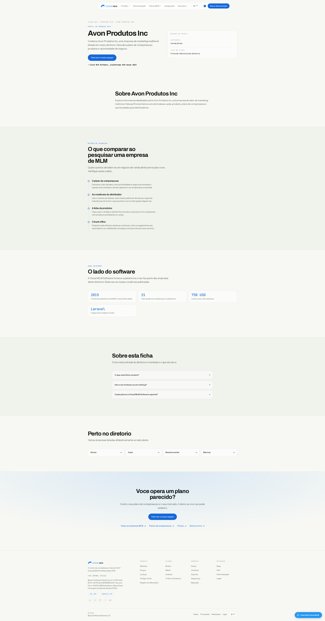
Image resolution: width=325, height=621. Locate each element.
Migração (195, 583)
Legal (219, 578)
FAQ (218, 570)
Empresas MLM (106, 22)
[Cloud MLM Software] (109, 6)
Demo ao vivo (196, 526)
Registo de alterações (149, 583)
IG (110, 600)
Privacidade (204, 614)
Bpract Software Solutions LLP (99, 616)
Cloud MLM (92, 22)
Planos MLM (154, 6)
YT (100, 600)
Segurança (195, 578)
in (90, 600)
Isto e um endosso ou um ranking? (131, 384)
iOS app (93, 594)
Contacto (195, 570)
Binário (168, 566)
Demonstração (139, 6)
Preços (143, 570)
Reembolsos (216, 614)
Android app (107, 594)
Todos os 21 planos (173, 578)
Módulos (143, 566)
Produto (124, 6)
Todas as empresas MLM (132, 526)
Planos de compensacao (160, 526)
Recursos (182, 6)
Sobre (193, 566)
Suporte (194, 574)
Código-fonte (146, 578)
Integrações (170, 6)
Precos (180, 526)
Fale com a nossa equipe (102, 58)
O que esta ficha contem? (127, 375)
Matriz (168, 570)
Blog (219, 566)
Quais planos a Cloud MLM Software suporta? (136, 394)
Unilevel (169, 574)
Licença (143, 574)
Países (195, 614)
